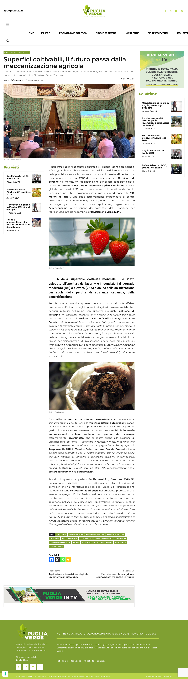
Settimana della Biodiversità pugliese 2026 (18, 192)
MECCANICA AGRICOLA (16, 52)
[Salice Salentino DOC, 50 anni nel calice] (176, 169)
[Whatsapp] (63, 559)
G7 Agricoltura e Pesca (102, 542)
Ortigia (76, 542)
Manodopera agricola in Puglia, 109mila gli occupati (18, 207)
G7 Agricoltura (86, 538)
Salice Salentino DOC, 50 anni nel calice (154, 166)
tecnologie (72, 538)
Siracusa (85, 542)
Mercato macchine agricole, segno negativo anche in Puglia (115, 575)
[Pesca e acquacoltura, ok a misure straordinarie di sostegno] (36, 222)
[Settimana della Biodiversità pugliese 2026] (36, 192)
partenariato (120, 542)
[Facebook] (165, 11)
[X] (57, 559)
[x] (182, 11)
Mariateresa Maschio (95, 534)
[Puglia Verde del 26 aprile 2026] (36, 179)
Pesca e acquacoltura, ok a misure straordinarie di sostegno (18, 223)
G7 (63, 538)
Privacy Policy (152, 676)
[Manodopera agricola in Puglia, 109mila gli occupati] (36, 207)
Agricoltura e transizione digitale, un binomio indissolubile (69, 575)
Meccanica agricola (115, 534)
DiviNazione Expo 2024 (60, 542)
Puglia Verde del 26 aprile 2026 (17, 177)
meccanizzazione (102, 538)
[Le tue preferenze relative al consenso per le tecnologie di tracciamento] (5, 674)
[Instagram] (171, 11)
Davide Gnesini (56, 546)
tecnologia (54, 538)
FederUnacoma (76, 534)
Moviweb (107, 676)
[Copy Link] (68, 559)
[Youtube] (176, 11)
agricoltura (61, 534)
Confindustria (119, 538)
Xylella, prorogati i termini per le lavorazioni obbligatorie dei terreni (155, 122)
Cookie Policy (166, 676)
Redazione (17, 80)
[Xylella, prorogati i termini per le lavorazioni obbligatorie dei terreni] (176, 121)
